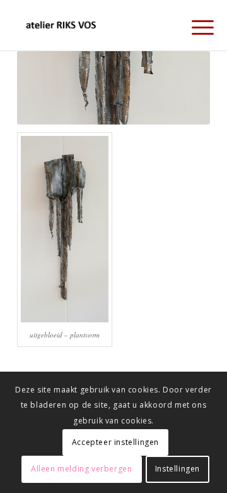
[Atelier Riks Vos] (94, 25)
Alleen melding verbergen (81, 468)
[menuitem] (193, 26)
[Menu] (193, 26)
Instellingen (177, 468)
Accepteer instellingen (115, 442)
